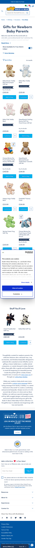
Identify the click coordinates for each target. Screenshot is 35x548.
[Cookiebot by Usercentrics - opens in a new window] (25, 252)
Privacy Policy (5, 524)
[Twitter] (16, 517)
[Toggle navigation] (2, 11)
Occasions (17, 20)
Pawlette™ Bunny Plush (24, 199)
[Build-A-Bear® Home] (17, 9)
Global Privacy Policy (20, 487)
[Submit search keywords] (27, 13)
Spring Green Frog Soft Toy (9, 232)
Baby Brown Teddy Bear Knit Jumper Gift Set (9, 82)
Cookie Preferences (7, 527)
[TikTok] (2, 517)
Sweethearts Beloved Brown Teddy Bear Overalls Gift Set (25, 160)
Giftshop (9, 20)
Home (3, 20)
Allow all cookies (17, 288)
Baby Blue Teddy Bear (24, 81)
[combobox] (16, 13)
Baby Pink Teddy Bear (8, 120)
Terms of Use (5, 530)
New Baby (25, 20)
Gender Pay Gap (6, 538)
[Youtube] (20, 517)
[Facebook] (7, 517)
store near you (26, 375)
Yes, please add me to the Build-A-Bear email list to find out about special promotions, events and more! (18, 482)
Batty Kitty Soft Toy (25, 329)
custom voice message (20, 383)
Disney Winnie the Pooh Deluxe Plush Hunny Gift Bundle (9, 159)
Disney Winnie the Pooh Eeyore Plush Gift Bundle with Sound (25, 233)
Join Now (17, 432)
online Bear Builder (21, 377)
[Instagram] (11, 517)
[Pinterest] (25, 517)
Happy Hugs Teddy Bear (9, 199)
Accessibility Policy (6, 533)
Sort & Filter (8, 60)
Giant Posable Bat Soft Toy (9, 329)
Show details (25, 282)
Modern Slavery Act (7, 535)
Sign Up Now (29, 471)
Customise (16, 294)
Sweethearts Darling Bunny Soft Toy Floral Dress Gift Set (25, 121)
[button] (27, 6)
